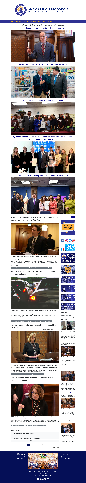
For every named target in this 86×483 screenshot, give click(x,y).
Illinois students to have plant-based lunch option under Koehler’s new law (26, 438)
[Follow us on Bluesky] (70, 240)
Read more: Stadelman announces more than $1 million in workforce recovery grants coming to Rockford (32, 267)
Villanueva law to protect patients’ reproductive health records (43, 175)
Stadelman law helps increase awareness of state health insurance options (26, 440)
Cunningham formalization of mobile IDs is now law (43, 28)
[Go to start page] (11, 444)
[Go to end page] (43, 444)
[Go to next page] (42, 444)
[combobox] (66, 217)
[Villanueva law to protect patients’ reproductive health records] (43, 195)
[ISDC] (42, 9)
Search (73, 217)
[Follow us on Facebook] (63, 240)
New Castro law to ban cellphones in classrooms (43, 100)
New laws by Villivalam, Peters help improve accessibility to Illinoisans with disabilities (28, 435)
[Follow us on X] (45, 478)
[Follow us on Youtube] (48, 478)
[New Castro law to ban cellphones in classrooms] (43, 118)
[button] (16, 21)
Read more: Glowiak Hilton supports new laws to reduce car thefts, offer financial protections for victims (31, 321)
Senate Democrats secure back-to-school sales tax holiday (43, 64)
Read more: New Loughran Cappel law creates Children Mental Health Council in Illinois (28, 425)
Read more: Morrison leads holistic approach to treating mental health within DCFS (27, 374)
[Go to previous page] (12, 444)
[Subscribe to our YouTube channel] (74, 240)
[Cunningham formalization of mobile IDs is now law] (43, 45)
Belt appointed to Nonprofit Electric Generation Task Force (23, 433)
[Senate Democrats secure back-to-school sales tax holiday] (43, 82)
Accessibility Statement (43, 473)
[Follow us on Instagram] (66, 240)
